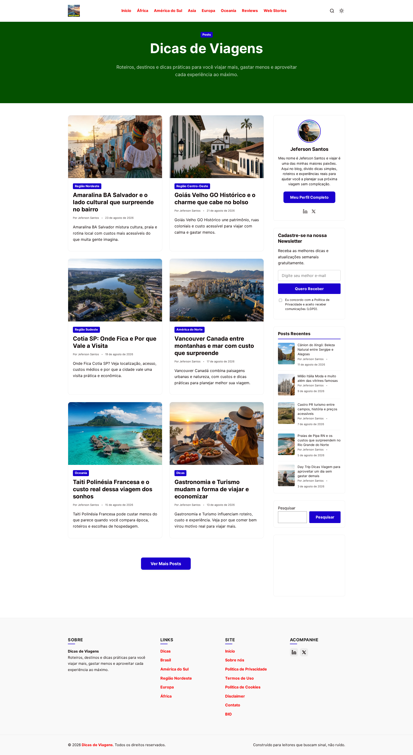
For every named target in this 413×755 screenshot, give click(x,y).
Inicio (126, 10)
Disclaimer (235, 696)
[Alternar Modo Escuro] (341, 10)
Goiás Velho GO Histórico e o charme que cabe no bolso (214, 199)
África (142, 10)
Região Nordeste (176, 678)
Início (230, 651)
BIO (228, 714)
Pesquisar (286, 508)
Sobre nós (234, 660)
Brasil (165, 660)
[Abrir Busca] (332, 10)
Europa (208, 10)
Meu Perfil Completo (309, 197)
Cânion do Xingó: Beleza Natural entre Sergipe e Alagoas (316, 349)
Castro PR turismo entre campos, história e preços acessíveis (317, 409)
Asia (192, 10)
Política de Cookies (243, 687)
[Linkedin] (305, 211)
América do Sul (168, 10)
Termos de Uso (239, 678)
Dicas (165, 651)
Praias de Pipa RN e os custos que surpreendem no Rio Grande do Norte (319, 440)
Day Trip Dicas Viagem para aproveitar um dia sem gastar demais (319, 471)
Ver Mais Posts (166, 563)
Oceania (228, 10)
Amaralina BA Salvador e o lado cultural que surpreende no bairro (113, 202)
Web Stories (275, 10)
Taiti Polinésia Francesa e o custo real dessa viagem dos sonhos (112, 489)
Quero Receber (309, 288)
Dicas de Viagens (97, 745)
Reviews (250, 10)
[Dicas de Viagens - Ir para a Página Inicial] (74, 11)
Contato (232, 705)
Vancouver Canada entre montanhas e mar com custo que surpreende (214, 345)
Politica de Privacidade (246, 669)
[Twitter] (313, 211)
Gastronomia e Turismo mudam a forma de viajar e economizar (211, 489)
